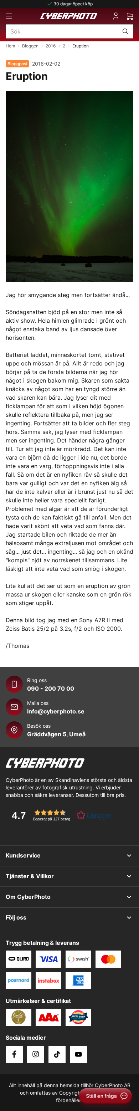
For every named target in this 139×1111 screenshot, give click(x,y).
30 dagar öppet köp (73, 3)
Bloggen (30, 45)
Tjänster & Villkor (30, 876)
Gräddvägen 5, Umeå (56, 734)
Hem (10, 45)
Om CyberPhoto (28, 896)
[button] (59, 815)
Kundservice (23, 855)
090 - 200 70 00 (50, 688)
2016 (51, 45)
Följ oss (16, 917)
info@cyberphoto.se (55, 711)
